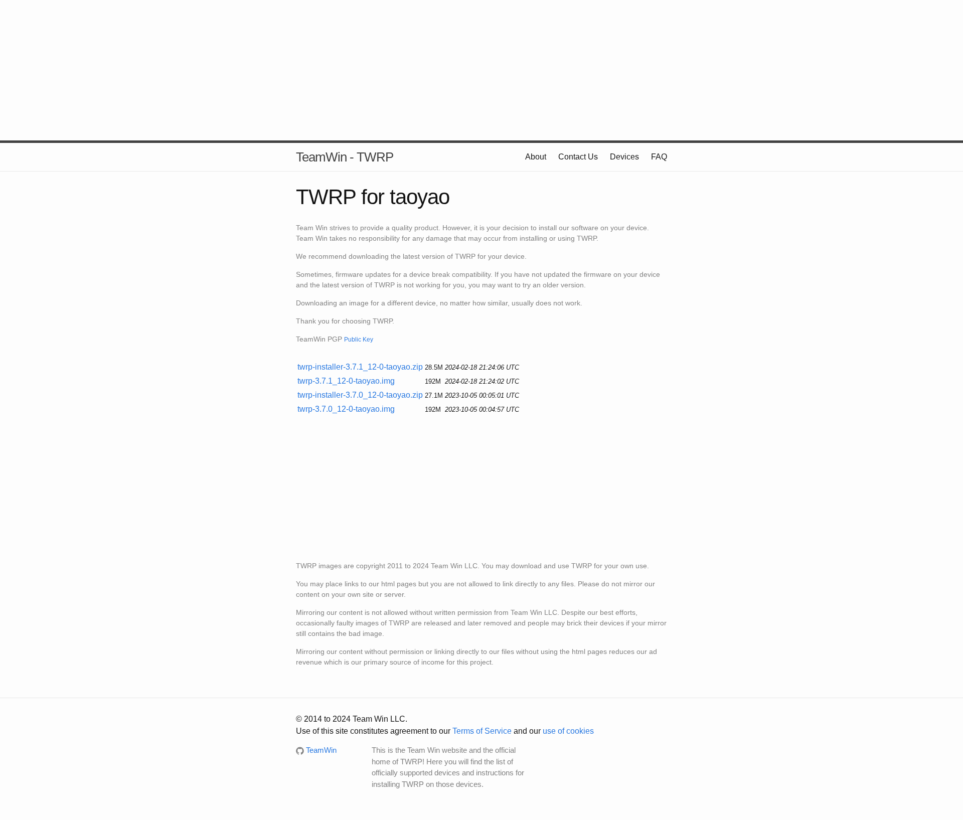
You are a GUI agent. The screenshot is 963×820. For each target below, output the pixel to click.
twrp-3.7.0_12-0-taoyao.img (346, 409)
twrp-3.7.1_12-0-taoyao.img (346, 381)
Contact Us (578, 156)
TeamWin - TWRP (344, 157)
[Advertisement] (481, 70)
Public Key (358, 339)
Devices (624, 156)
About (535, 156)
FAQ (659, 156)
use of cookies (568, 731)
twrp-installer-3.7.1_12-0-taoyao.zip (360, 367)
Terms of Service (482, 731)
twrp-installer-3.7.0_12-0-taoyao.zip (360, 395)
